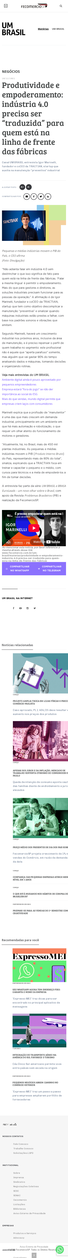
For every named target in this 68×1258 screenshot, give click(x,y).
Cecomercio (20, 1200)
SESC (16, 1191)
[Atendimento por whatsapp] (60, 1250)
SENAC (16, 1195)
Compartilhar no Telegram (51, 569)
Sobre (16, 1173)
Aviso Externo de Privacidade (29, 1213)
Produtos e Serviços (24, 1233)
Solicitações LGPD (23, 1153)
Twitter (41, 196)
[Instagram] (28, 608)
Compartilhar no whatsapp (19, 569)
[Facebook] (13, 608)
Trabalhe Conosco (23, 1148)
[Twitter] (35, 608)
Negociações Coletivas (26, 1186)
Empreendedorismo (22, 983)
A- (29, 187)
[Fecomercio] (34, 6)
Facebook (34, 196)
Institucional (6, 6)
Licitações (19, 1204)
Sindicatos (19, 1182)
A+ (22, 187)
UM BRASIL (58, 28)
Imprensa (18, 1177)
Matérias (43, 28)
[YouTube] (20, 608)
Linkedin (48, 196)
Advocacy (18, 1238)
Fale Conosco (20, 1144)
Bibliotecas (19, 1209)
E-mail (26, 196)
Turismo (17, 1048)
